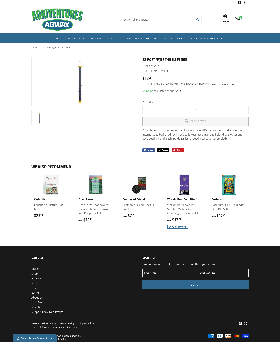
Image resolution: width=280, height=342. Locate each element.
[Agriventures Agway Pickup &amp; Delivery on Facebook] (239, 2)
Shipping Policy (85, 323)
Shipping (147, 91)
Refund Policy (66, 323)
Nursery (96, 38)
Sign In (225, 21)
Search (180, 38)
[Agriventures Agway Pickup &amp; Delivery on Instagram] (245, 2)
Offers (126, 38)
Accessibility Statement (65, 327)
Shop (82, 38)
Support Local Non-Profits (205, 38)
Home (59, 38)
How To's (166, 38)
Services (110, 38)
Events (138, 38)
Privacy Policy (49, 323)
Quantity (147, 102)
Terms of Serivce (40, 327)
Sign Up (195, 284)
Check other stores (223, 84)
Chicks (71, 38)
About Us (151, 38)
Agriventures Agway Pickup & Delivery (60, 335)
